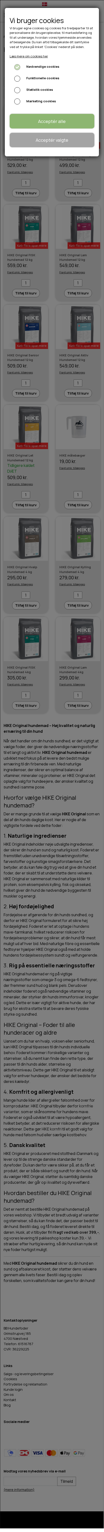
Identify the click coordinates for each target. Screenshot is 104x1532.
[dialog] (52, 764)
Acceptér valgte (52, 140)
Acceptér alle (52, 121)
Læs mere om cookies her (29, 56)
